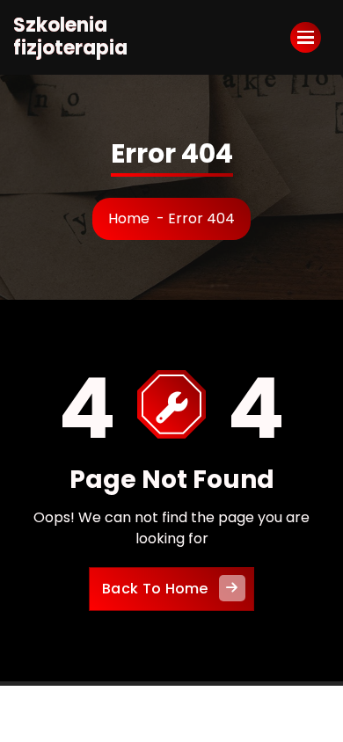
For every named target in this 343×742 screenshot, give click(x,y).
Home (129, 218)
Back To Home (155, 588)
